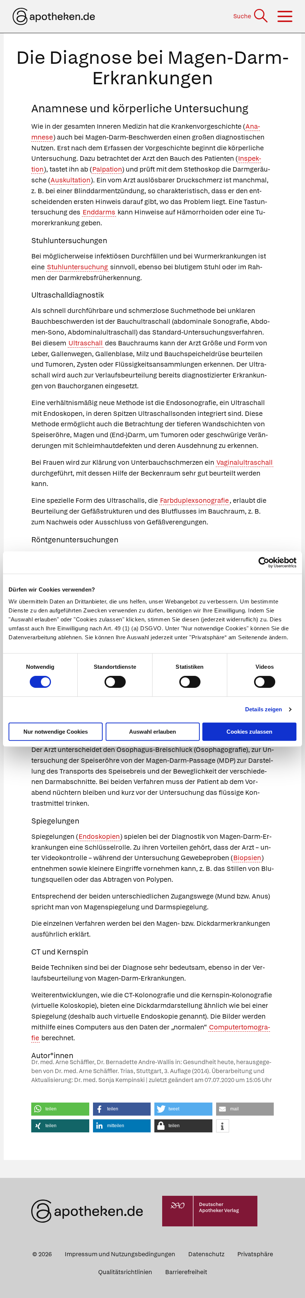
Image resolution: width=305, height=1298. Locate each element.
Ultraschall (85, 343)
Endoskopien (99, 836)
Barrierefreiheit (186, 1272)
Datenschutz (206, 1254)
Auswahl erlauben (152, 731)
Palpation (107, 169)
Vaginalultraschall (244, 462)
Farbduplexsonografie (194, 500)
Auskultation (70, 180)
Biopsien (247, 857)
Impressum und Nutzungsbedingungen (120, 1254)
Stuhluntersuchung (77, 267)
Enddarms (99, 212)
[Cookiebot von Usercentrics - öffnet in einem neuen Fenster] (263, 562)
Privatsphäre (255, 1254)
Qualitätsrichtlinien (125, 1272)
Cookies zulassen (249, 731)
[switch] (115, 682)
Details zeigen (263, 709)
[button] (60, 1109)
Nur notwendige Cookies (55, 731)
